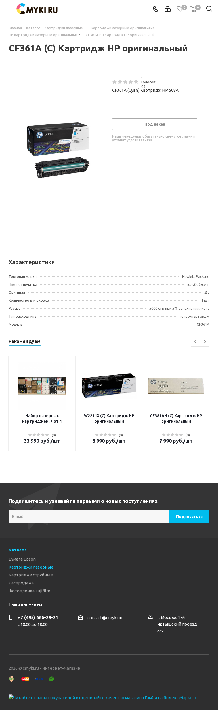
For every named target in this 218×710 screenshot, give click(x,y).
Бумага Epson (22, 559)
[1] (115, 82)
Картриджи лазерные (31, 567)
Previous (195, 342)
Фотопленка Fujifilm (29, 590)
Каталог (17, 549)
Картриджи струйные (31, 574)
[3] (125, 82)
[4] (131, 82)
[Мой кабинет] (168, 9)
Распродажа (21, 582)
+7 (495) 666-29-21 (38, 617)
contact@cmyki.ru (104, 617)
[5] (136, 82)
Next (204, 342)
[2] (120, 82)
